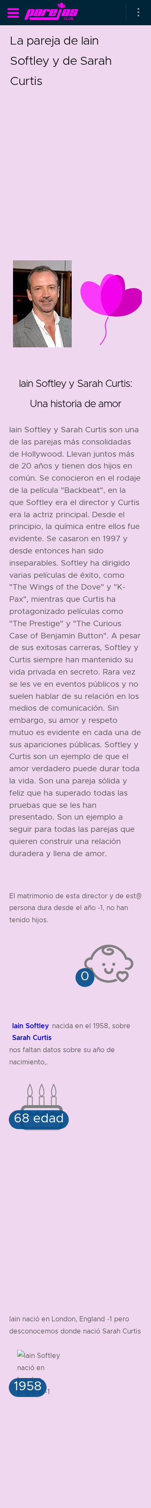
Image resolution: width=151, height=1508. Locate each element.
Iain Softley (30, 1025)
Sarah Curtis (32, 1037)
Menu (13, 13)
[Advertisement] (75, 166)
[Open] (138, 12)
